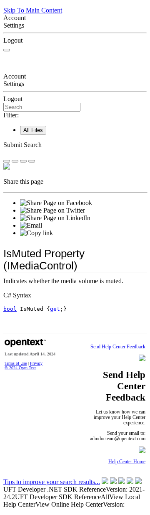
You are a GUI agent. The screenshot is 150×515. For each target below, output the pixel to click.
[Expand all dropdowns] (15, 161)
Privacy (36, 363)
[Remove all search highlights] (23, 161)
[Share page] (6, 161)
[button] (75, 145)
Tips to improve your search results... (51, 481)
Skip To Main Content (32, 10)
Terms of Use (16, 363)
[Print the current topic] (31, 161)
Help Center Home (126, 461)
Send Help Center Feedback (117, 347)
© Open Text (20, 367)
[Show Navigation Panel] (6, 50)
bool (10, 309)
